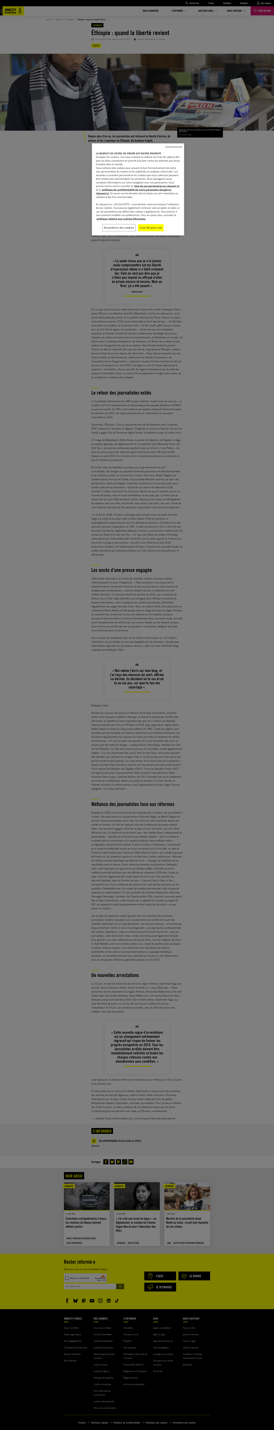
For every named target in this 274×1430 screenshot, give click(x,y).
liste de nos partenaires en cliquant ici (157, 186)
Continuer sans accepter (173, 147)
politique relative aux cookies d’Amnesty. (121, 218)
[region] (138, 189)
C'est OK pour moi (151, 227)
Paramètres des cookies (119, 227)
